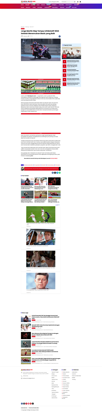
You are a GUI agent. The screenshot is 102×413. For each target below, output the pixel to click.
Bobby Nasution (66, 372)
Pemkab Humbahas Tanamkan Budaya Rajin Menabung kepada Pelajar (73, 70)
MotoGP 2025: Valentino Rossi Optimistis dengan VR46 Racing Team (40, 187)
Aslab (53, 383)
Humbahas (54, 390)
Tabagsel (53, 394)
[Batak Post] (28, 1)
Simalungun (54, 396)
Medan (53, 377)
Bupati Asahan (66, 386)
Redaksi (73, 377)
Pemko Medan (66, 375)
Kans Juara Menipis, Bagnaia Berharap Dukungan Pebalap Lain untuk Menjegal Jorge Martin (53, 201)
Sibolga (53, 374)
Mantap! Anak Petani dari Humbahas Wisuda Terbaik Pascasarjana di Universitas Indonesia (73, 79)
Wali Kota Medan (66, 395)
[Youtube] (31, 404)
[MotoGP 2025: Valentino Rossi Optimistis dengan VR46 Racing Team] (40, 181)
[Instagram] (28, 404)
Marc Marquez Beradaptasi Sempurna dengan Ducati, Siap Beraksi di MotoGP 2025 (53, 187)
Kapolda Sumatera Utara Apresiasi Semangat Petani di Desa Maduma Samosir (73, 61)
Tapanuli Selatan (55, 392)
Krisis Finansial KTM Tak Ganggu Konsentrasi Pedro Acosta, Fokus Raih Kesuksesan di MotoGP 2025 (27, 187)
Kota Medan (65, 388)
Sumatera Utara (66, 377)
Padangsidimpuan (55, 386)
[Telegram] (57, 173)
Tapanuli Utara (55, 379)
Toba (53, 388)
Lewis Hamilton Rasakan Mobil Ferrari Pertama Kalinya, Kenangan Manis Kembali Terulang (27, 201)
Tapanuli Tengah (55, 372)
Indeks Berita (74, 372)
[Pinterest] (26, 404)
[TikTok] (33, 404)
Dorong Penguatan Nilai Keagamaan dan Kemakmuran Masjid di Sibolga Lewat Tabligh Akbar (72, 74)
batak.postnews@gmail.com (29, 378)
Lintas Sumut (54, 375)
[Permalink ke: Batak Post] (22, 36)
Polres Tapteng (66, 390)
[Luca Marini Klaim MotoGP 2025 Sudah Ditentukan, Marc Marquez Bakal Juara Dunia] (40, 195)
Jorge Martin (37, 165)
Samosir (53, 381)
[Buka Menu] (80, 1)
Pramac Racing (51, 165)
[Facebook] (53, 173)
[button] (74, 2)
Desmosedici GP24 (29, 165)
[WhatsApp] (60, 173)
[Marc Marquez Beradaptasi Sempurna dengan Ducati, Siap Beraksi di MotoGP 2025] (54, 181)
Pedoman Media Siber (76, 375)
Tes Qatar (58, 165)
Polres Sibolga (66, 385)
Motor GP (22, 28)
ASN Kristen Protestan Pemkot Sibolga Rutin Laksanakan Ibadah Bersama (72, 65)
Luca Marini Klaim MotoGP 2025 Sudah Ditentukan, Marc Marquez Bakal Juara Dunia (40, 201)
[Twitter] (55, 173)
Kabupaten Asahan (65, 393)
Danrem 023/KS (66, 383)
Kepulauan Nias (55, 385)
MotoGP (43, 165)
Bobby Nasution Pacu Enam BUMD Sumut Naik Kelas (73, 83)
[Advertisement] (51, 17)
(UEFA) (64, 379)
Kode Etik (74, 374)
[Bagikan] (60, 36)
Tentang (74, 379)
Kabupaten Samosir (65, 398)
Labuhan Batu (54, 397)
